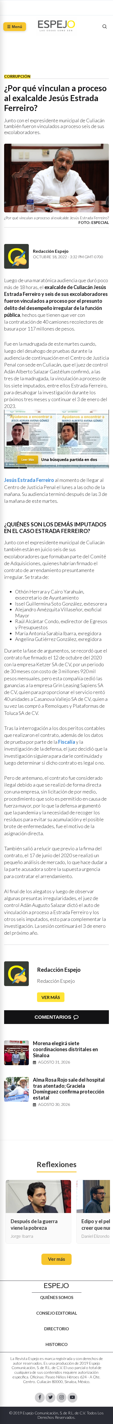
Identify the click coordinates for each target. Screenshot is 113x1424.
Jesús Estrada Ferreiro (29, 480)
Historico (56, 1344)
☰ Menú (14, 26)
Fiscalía (66, 742)
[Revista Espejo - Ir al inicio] (56, 1285)
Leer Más (28, 459)
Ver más (50, 997)
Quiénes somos (56, 1297)
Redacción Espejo (59, 969)
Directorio (56, 1328)
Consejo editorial (56, 1313)
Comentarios (53, 1017)
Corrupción (17, 76)
